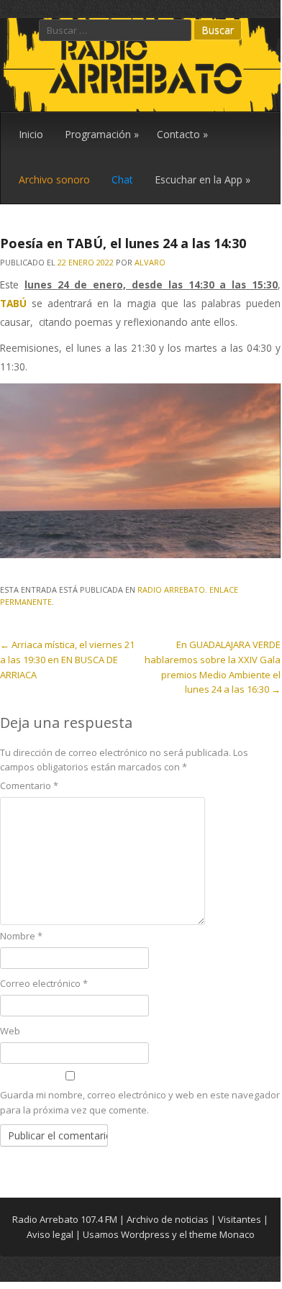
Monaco (237, 1234)
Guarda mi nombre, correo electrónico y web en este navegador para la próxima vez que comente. (140, 1102)
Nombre (21, 935)
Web (10, 1030)
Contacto (182, 134)
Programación (102, 134)
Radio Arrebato (171, 589)
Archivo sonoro (54, 179)
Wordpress (145, 1234)
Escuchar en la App (202, 179)
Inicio (31, 134)
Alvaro (150, 262)
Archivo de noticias (168, 1219)
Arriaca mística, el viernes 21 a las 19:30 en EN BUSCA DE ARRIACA (67, 659)
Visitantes (239, 1219)
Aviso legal (50, 1234)
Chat (122, 179)
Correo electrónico (44, 983)
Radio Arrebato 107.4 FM (64, 1219)
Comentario (29, 785)
